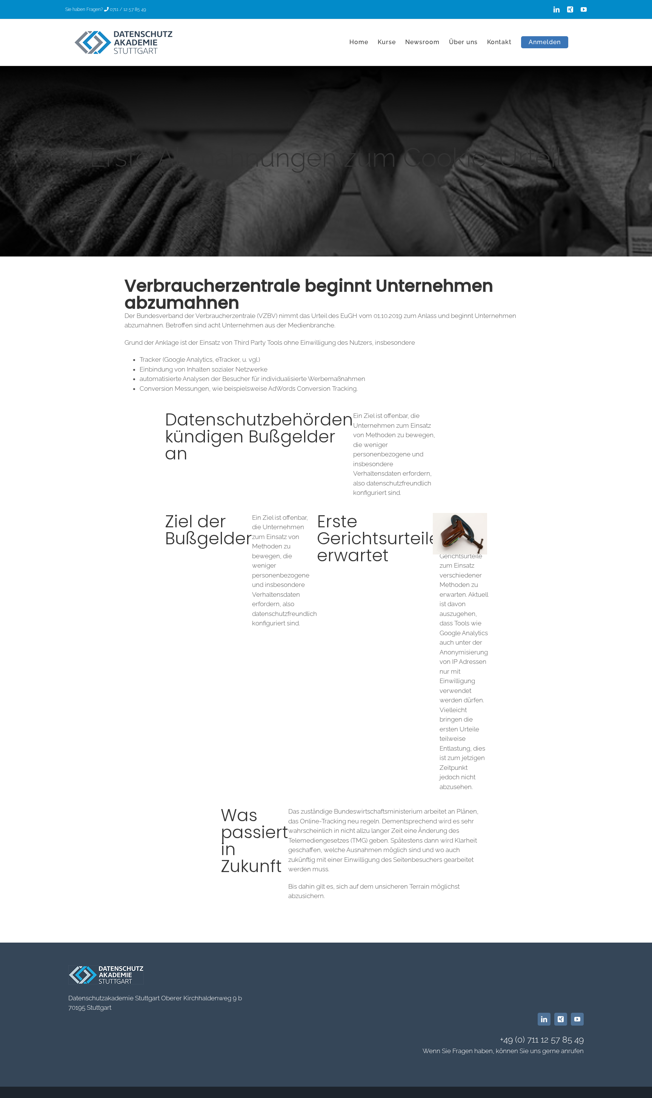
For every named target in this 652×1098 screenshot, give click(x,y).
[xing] (560, 1019)
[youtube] (577, 1019)
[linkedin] (544, 1019)
